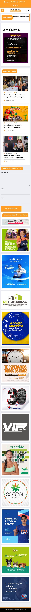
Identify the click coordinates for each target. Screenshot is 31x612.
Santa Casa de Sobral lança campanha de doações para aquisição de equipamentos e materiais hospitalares (14, 96)
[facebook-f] (13, 5)
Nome (2, 188)
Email (2, 198)
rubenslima (9, 92)
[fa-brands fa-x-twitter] (15, 5)
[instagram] (17, 5)
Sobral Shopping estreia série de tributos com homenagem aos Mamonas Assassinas (14, 126)
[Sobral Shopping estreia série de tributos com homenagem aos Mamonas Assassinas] (15, 113)
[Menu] (2, 10)
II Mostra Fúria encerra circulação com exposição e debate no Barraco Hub (14, 156)
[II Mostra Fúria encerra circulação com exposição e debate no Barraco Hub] (15, 144)
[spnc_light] (28, 10)
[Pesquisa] (26, 10)
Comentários (4, 172)
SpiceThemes (23, 609)
